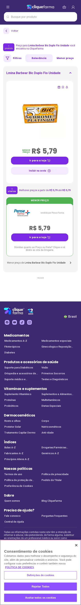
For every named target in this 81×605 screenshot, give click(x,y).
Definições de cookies (40, 575)
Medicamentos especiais (56, 340)
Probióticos (11, 405)
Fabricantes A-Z (13, 453)
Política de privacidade (55, 474)
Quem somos (12, 500)
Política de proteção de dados (18, 480)
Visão (44, 367)
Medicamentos (16, 335)
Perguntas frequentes (54, 515)
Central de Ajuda (14, 521)
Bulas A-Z (10, 447)
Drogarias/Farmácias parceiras (53, 448)
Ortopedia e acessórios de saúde (20, 374)
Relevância (39, 58)
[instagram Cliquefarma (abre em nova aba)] (29, 322)
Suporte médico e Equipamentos (15, 380)
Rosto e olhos (12, 420)
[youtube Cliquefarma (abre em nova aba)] (14, 322)
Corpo (45, 420)
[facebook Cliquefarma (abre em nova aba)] (7, 322)
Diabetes (9, 352)
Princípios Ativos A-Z (16, 459)
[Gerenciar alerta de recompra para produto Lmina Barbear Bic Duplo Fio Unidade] (59, 87)
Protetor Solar (12, 426)
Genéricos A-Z (50, 453)
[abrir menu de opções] (8, 7)
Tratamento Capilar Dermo (19, 432)
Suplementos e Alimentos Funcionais (56, 394)
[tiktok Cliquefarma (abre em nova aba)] (22, 322)
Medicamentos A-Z (15, 340)
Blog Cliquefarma (51, 500)
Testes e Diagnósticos (54, 379)
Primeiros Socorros (53, 373)
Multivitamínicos (50, 400)
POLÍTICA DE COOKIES (19, 567)
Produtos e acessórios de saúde (31, 362)
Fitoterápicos (12, 346)
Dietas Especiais (51, 405)
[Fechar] (76, 545)
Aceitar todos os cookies (40, 597)
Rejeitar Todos (41, 586)
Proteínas (10, 400)
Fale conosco (12, 515)
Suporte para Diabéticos (18, 367)
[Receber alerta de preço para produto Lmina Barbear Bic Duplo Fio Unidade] (66, 87)
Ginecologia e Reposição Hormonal (56, 347)
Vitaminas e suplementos (25, 389)
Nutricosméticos (51, 426)
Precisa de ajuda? (19, 510)
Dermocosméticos (19, 415)
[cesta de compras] (73, 7)
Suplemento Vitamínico (17, 394)
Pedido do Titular (51, 480)
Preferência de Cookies (18, 485)
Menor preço (65, 58)
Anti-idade (47, 432)
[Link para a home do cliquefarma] (40, 7)
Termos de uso (13, 474)
